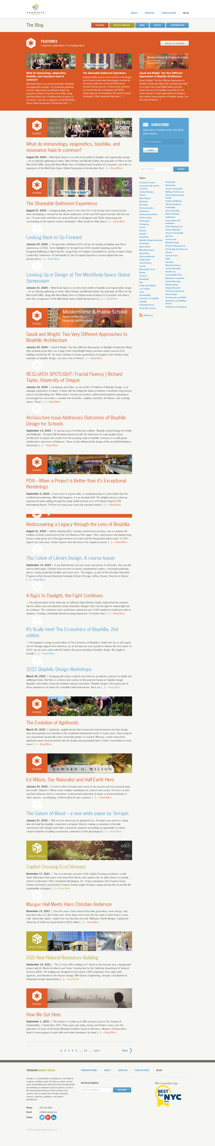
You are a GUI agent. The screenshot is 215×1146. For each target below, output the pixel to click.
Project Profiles (122, 25)
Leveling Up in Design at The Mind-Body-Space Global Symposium (78, 278)
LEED (168, 258)
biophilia (143, 301)
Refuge (142, 272)
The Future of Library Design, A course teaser (70, 558)
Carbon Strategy (146, 192)
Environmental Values (148, 214)
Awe (141, 282)
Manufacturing (172, 284)
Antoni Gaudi (144, 246)
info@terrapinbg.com (48, 1112)
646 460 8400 (45, 1107)
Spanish (142, 233)
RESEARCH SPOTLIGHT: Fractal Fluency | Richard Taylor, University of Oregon (74, 377)
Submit (150, 150)
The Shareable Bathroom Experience (61, 203)
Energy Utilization (173, 229)
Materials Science (173, 265)
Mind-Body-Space (147, 250)
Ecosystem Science (147, 308)
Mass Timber (144, 198)
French (142, 227)
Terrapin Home (89, 1070)
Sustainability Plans (174, 274)
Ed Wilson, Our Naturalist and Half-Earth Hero (70, 780)
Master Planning (172, 214)
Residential (170, 182)
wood (141, 292)
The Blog (35, 25)
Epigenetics (144, 253)
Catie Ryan (144, 237)
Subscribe (122, 1090)
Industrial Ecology (173, 281)
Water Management (174, 226)
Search (181, 169)
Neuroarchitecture (147, 256)
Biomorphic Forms (147, 269)
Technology (144, 243)
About (134, 13)
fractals (142, 266)
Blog (186, 13)
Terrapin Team (172, 255)
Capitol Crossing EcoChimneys (56, 867)
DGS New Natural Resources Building (62, 957)
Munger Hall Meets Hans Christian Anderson (69, 904)
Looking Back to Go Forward (54, 237)
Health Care (171, 271)
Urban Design (171, 294)
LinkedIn (53, 1117)
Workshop (143, 201)
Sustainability (145, 295)
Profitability (170, 207)
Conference (144, 211)
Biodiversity (170, 185)
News (142, 25)
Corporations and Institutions (173, 222)
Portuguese (144, 224)
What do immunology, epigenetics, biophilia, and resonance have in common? (73, 147)
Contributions (177, 25)
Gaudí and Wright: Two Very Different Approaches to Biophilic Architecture (76, 337)
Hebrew (142, 230)
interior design (145, 217)
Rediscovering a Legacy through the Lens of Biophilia (77, 524)
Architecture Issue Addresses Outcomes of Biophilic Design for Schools (76, 420)
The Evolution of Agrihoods (52, 723)
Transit (142, 195)
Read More (116, 168)
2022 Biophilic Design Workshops (59, 669)
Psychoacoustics (146, 208)
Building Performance (175, 192)
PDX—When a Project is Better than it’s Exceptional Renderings (76, 484)
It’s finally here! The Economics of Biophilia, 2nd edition (72, 632)
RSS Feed (148, 315)
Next (125, 1050)
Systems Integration (174, 188)
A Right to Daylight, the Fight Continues (64, 595)
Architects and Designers (176, 306)
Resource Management (175, 245)
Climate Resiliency (173, 204)
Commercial (171, 239)
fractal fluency (145, 263)
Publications (169, 13)
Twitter (42, 1117)
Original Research (173, 287)
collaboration (144, 259)
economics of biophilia (149, 298)
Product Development (175, 291)
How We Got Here (43, 1014)
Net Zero (169, 236)
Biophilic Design (172, 242)
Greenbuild (144, 279)
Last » (97, 1050)
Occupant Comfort (147, 182)
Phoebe (169, 252)
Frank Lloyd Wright (147, 285)
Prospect (143, 275)
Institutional (170, 217)
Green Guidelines (173, 210)
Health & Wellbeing (174, 201)
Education (143, 204)
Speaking (170, 262)
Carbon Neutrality (173, 268)
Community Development (176, 249)
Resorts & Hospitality (174, 233)
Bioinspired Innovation (175, 278)
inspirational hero (146, 304)
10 (85, 1050)
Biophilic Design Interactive (150, 240)
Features (100, 25)
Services (149, 13)
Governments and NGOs (176, 297)
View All (174, 43)
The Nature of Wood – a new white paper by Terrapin (77, 813)
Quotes (157, 25)
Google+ (47, 1117)
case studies (144, 288)
